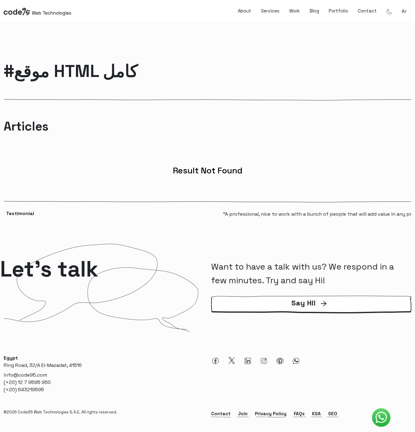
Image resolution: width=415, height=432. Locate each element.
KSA (316, 413)
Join (243, 413)
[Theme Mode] (389, 11)
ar (404, 11)
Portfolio (338, 11)
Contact (367, 11)
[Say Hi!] (311, 312)
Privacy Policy (270, 413)
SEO (332, 413)
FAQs (299, 413)
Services (270, 11)
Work (294, 11)
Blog (314, 11)
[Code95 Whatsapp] (381, 417)
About (244, 11)
